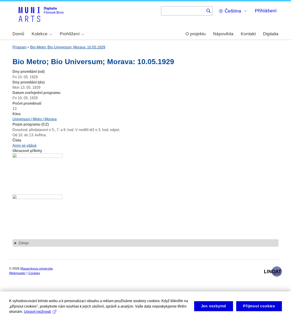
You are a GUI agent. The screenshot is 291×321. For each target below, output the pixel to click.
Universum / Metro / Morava (35, 119)
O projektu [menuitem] (196, 34)
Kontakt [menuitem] (248, 34)
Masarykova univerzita (36, 268)
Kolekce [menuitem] (40, 34)
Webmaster (17, 273)
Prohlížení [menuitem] (70, 34)
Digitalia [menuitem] (270, 34)
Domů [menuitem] (18, 34)
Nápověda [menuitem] (223, 34)
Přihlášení (266, 10)
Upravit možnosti (37, 311)
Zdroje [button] (23, 243)
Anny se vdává (24, 145)
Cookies (34, 273)
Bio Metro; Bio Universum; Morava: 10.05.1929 (67, 47)
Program (19, 47)
